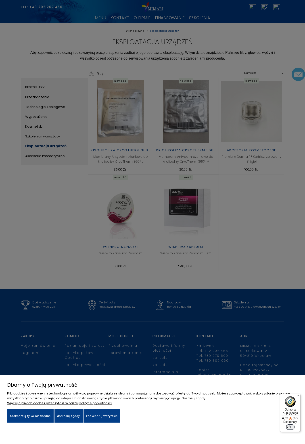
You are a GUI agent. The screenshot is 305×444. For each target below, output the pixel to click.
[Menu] (298, 396)
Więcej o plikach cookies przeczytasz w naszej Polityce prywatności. (59, 403)
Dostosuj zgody (68, 416)
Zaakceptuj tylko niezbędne (30, 416)
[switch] (290, 427)
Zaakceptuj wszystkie (102, 416)
